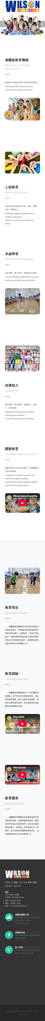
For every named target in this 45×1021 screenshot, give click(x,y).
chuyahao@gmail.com (18, 906)
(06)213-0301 (15, 900)
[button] (3, 24)
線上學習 (19, 947)
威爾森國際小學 (22, 914)
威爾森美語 (20, 932)
